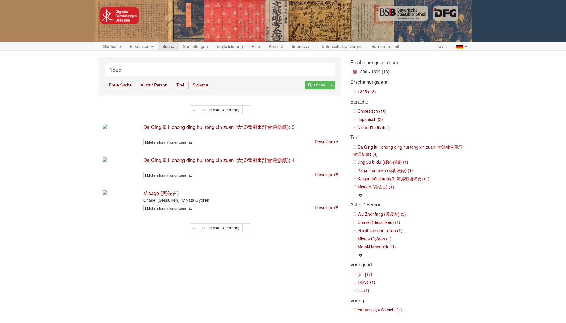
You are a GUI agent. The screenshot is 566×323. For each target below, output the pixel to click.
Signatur (200, 85)
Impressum (302, 46)
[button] (442, 46)
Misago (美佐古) (161, 192)
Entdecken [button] (140, 46)
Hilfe (256, 46)
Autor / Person (154, 85)
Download (324, 142)
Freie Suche (120, 85)
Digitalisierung (230, 46)
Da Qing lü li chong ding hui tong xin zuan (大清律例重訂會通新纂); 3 (218, 126)
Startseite (112, 46)
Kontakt (276, 46)
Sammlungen (195, 46)
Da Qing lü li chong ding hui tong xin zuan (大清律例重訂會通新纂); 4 (218, 159)
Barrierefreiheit (385, 46)
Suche (168, 46)
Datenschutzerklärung (342, 46)
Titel (180, 85)
